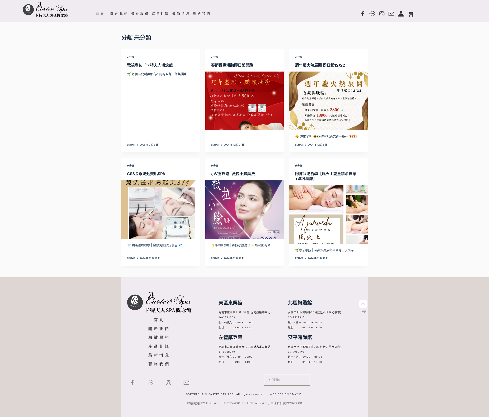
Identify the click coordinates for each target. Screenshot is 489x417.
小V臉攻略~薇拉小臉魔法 (233, 173)
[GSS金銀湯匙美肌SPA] (160, 209)
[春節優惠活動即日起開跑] (244, 101)
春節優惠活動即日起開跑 (232, 65)
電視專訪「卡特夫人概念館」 (152, 65)
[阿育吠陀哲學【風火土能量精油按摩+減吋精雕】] (328, 214)
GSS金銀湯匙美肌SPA (146, 173)
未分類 (130, 57)
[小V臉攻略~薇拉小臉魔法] (244, 209)
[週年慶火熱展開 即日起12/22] (328, 101)
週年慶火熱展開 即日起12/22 (320, 65)
